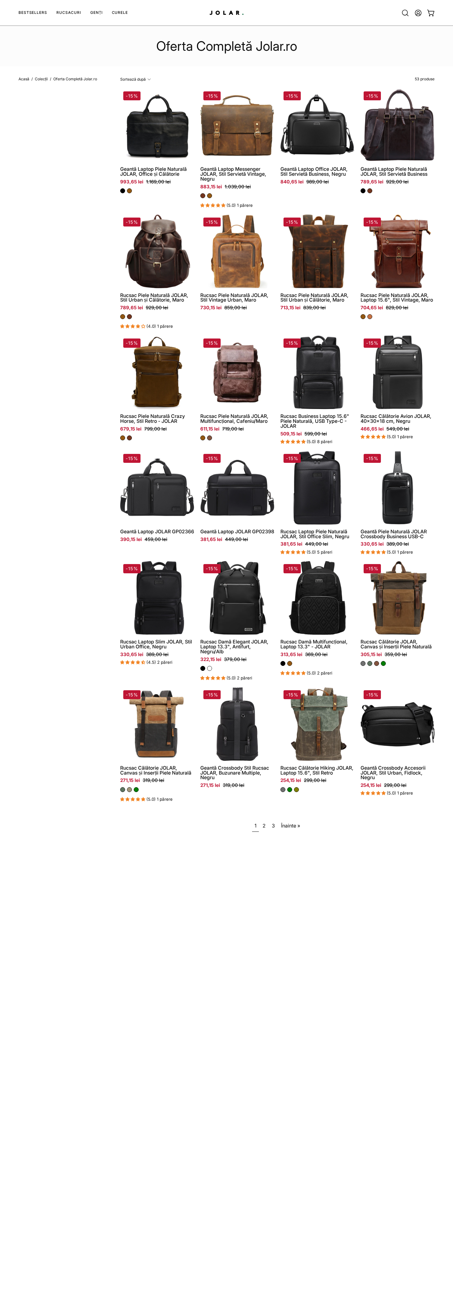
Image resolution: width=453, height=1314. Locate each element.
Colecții (41, 79)
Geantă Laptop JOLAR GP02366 (157, 531)
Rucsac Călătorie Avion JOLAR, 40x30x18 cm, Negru (396, 419)
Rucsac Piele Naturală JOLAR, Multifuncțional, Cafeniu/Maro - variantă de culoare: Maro (202, 438)
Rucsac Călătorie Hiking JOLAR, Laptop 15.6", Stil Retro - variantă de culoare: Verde (289, 790)
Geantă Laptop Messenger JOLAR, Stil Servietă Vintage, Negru (233, 174)
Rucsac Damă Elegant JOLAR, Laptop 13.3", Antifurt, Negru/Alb (234, 646)
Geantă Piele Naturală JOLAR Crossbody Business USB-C (394, 534)
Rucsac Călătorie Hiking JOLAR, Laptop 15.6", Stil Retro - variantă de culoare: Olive (296, 790)
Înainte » (290, 826)
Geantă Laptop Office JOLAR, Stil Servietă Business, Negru (314, 172)
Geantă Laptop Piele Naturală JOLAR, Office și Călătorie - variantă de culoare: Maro (129, 191)
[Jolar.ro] (226, 13)
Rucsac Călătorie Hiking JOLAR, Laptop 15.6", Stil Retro (316, 770)
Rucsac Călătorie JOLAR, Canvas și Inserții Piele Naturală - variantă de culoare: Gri (363, 663)
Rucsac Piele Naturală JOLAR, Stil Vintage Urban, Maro (234, 298)
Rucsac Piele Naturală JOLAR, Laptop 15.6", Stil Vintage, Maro (397, 298)
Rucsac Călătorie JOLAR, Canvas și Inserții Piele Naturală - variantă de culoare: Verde (383, 663)
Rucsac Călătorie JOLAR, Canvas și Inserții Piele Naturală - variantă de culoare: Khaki (129, 790)
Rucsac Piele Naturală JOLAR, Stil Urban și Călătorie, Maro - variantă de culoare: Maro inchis (129, 317)
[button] (69, 13)
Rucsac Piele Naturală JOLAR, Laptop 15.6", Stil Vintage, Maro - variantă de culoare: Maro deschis (369, 317)
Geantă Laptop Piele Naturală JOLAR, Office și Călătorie (153, 172)
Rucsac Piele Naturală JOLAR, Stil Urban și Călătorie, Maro (154, 298)
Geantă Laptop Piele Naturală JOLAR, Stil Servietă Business (394, 172)
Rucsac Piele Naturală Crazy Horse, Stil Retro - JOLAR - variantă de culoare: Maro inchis (129, 438)
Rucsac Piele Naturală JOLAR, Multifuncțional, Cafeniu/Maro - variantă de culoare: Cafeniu (209, 438)
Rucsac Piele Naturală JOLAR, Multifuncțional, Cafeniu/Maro (234, 419)
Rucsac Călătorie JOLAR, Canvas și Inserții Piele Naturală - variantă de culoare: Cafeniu (376, 663)
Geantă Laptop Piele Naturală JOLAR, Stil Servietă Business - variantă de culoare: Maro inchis (369, 191)
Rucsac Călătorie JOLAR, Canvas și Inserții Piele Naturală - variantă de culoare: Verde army (369, 663)
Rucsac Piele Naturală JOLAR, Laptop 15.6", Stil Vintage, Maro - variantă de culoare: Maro (363, 317)
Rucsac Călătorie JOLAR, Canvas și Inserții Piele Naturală (396, 644)
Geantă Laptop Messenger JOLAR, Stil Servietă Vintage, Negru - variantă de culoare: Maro (209, 196)
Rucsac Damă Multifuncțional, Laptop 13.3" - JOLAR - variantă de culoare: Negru (282, 663)
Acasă (23, 79)
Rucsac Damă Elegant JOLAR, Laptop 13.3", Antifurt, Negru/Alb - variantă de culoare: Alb (209, 668)
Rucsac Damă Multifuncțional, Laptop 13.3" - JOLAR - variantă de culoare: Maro (289, 663)
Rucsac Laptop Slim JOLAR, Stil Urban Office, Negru (156, 644)
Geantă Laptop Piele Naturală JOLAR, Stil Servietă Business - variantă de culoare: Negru (363, 191)
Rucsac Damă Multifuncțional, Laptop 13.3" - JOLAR (314, 644)
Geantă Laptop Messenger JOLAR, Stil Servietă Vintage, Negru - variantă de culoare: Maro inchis (202, 196)
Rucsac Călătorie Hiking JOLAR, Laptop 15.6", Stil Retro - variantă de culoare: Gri (282, 790)
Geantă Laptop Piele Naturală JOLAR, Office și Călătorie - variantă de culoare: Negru (122, 191)
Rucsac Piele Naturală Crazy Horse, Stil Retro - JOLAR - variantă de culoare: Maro (122, 438)
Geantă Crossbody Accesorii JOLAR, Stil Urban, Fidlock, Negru (393, 773)
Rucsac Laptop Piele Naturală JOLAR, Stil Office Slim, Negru (314, 534)
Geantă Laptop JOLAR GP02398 (237, 531)
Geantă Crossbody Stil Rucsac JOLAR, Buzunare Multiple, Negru (234, 773)
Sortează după (133, 79)
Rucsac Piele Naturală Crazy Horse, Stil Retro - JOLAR (152, 419)
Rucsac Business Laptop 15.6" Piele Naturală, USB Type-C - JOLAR (314, 421)
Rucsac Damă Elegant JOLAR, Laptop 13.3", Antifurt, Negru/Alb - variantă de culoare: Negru (202, 668)
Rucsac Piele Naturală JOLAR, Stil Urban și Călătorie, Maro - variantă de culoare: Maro (122, 317)
